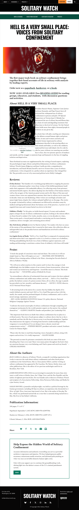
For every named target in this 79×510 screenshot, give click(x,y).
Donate (69, 2)
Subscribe (62, 2)
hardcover (41, 87)
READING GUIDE (49, 93)
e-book (53, 87)
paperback (30, 87)
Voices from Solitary (32, 17)
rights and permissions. (66, 492)
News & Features (18, 17)
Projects (24, 2)
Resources (14, 2)
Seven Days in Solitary (47, 17)
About (5, 2)
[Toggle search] (75, 1)
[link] (17, 473)
